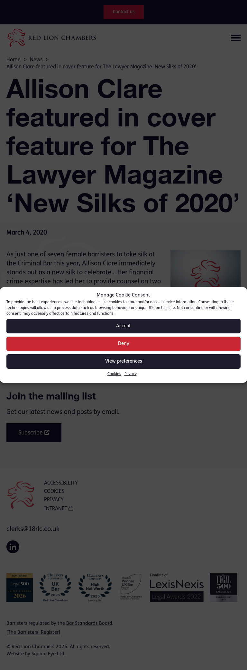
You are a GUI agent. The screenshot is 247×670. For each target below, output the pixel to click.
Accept (123, 326)
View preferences (123, 361)
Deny (123, 343)
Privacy (130, 374)
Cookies (114, 374)
